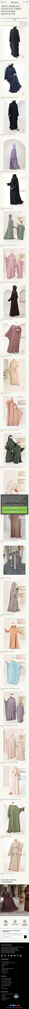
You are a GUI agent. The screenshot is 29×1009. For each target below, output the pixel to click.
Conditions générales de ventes (8, 968)
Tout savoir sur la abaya (6, 981)
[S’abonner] (25, 936)
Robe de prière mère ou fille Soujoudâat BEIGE (9, 762)
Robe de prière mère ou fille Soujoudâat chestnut (9, 429)
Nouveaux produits (5, 961)
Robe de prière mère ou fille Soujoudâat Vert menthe (10, 688)
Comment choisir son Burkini (7, 982)
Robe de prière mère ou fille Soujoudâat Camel (9, 540)
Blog (3, 987)
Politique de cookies (6, 504)
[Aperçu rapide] (14, 59)
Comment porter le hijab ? (6, 978)
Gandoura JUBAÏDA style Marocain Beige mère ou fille (11, 799)
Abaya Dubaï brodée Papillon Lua (7, 208)
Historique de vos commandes (7, 993)
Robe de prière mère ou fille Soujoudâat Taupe (9, 725)
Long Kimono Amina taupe (5, 577)
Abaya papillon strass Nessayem (6, 356)
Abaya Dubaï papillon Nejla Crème (7, 873)
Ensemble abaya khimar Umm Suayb (7, 614)
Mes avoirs (4, 995)
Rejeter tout (14, 512)
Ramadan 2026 (5, 988)
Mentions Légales (5, 970)
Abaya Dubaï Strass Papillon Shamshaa (8, 134)
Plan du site (4, 971)
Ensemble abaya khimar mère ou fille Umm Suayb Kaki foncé (12, 466)
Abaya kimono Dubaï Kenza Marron (7, 319)
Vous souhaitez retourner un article (8, 962)
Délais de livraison (5, 964)
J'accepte (14, 508)
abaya (15, 18)
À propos (3, 965)
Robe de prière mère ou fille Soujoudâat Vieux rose (10, 282)
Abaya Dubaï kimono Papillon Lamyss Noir (9, 60)
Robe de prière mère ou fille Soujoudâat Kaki (9, 245)
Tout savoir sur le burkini (6, 984)
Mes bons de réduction (6, 998)
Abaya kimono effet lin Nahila (6, 836)
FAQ (2, 967)
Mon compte (4, 999)
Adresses (3, 996)
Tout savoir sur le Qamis (6, 985)
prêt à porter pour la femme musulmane (16, 947)
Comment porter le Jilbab (6, 979)
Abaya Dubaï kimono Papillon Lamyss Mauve (9, 171)
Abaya (11, 950)
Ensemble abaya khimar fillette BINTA (8, 651)
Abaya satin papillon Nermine (6, 393)
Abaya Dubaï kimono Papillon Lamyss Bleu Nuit (9, 97)
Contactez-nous (5, 973)
